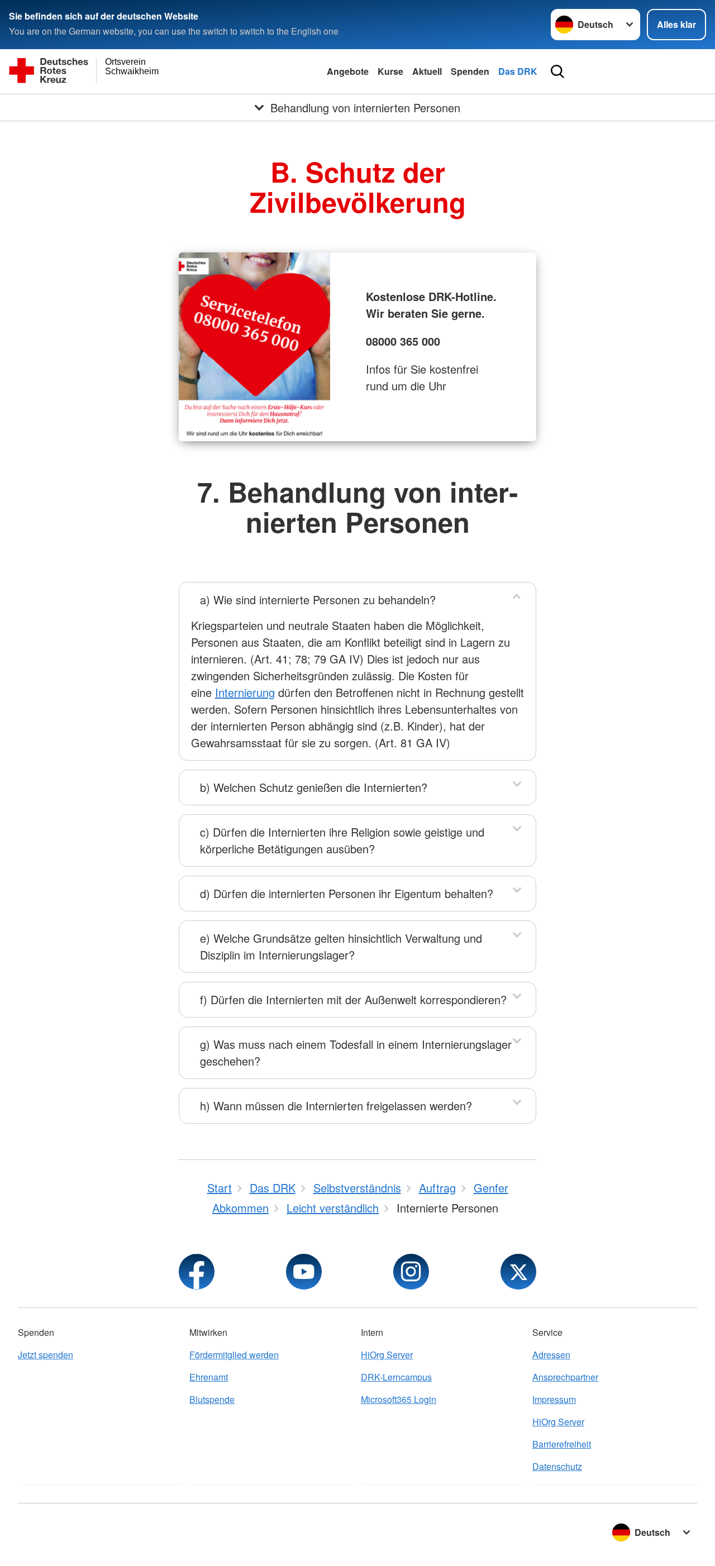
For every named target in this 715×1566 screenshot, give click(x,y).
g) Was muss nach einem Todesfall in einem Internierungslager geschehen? (356, 1052)
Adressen (551, 1354)
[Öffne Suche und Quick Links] (557, 71)
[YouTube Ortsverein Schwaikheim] (304, 1272)
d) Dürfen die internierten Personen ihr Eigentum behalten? (346, 893)
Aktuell (427, 71)
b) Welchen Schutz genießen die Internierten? (313, 787)
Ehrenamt (208, 1377)
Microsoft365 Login (398, 1399)
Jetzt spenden (45, 1354)
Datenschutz (557, 1466)
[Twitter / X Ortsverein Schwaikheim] (518, 1272)
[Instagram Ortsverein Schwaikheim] (411, 1272)
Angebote (348, 71)
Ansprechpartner (565, 1377)
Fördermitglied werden (234, 1354)
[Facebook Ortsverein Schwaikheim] (196, 1272)
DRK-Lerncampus (396, 1377)
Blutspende (212, 1399)
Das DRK (517, 71)
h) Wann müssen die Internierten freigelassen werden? (336, 1105)
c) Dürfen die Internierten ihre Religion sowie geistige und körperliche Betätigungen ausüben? (342, 840)
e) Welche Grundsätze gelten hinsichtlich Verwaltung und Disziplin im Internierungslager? (341, 946)
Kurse (390, 71)
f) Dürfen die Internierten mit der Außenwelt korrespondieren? (353, 999)
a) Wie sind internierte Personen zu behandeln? (318, 599)
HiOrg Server (387, 1354)
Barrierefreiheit (561, 1444)
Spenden (470, 71)
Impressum (554, 1399)
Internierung (245, 692)
